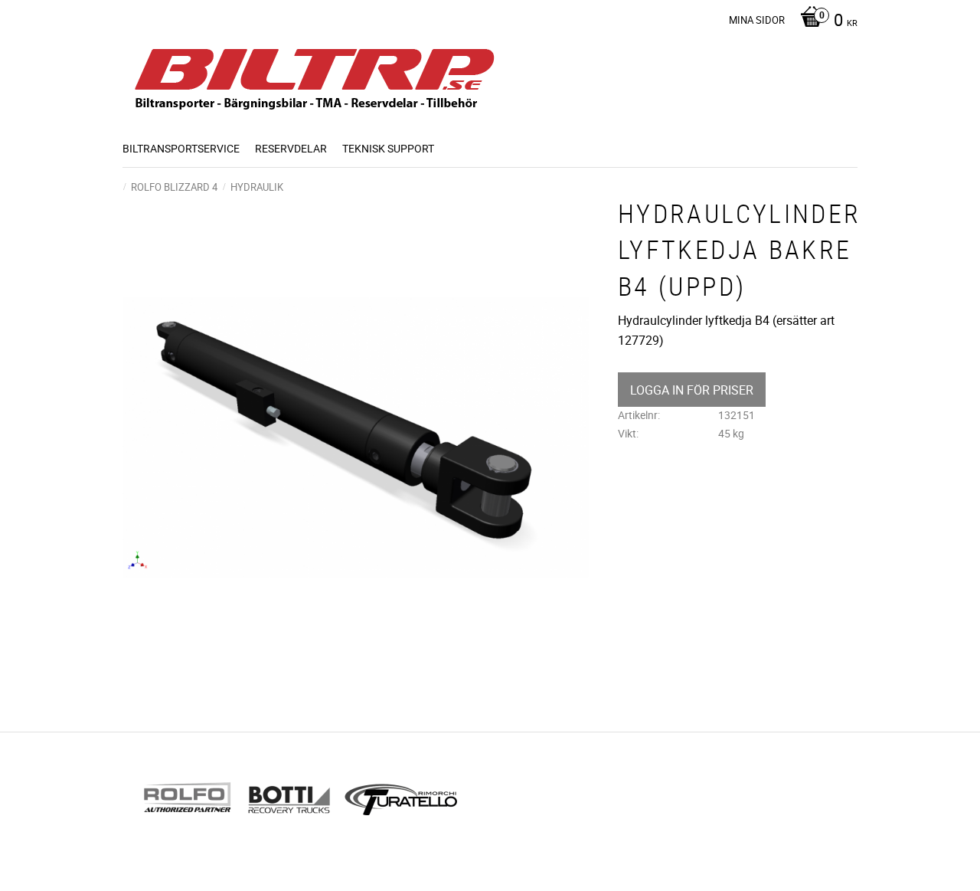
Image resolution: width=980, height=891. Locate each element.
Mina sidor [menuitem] (757, 20)
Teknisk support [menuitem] (388, 148)
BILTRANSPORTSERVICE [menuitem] (181, 148)
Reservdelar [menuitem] (291, 148)
